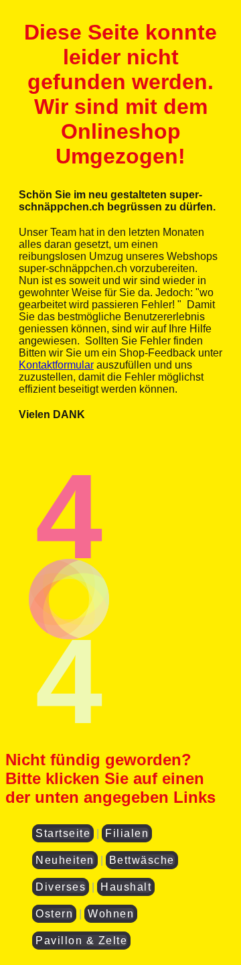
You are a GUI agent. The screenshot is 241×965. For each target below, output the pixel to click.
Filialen (127, 833)
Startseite (62, 833)
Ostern (54, 913)
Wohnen (111, 913)
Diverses (60, 887)
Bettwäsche (142, 860)
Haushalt (125, 887)
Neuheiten (64, 860)
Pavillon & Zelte (81, 940)
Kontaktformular (56, 365)
